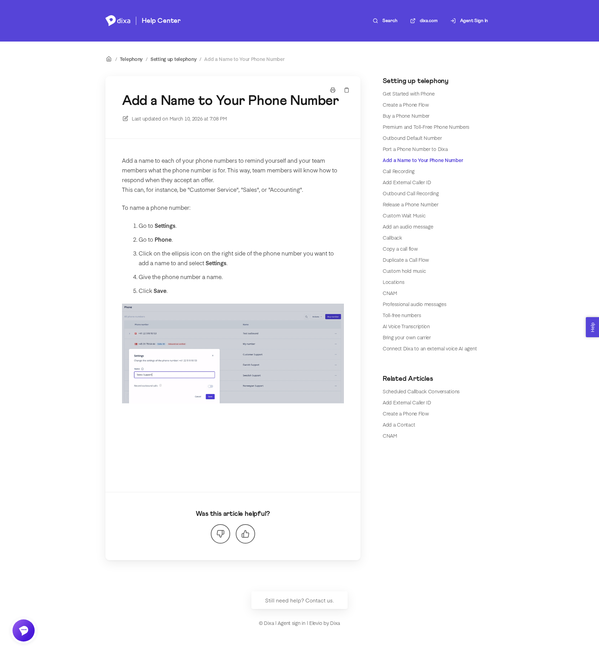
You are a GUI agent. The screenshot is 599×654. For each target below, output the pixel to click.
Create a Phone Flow (406, 104)
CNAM (390, 292)
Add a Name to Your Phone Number (244, 58)
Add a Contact (399, 424)
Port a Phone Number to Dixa (415, 148)
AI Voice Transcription (406, 326)
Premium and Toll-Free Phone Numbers (426, 126)
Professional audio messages (414, 304)
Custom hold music (404, 270)
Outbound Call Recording (411, 193)
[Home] (118, 20)
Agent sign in (291, 622)
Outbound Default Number (412, 137)
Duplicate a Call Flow (406, 259)
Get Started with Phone (409, 93)
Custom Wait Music (404, 215)
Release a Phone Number (411, 204)
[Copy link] (346, 90)
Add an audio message (408, 226)
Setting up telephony (173, 58)
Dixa (335, 622)
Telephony (131, 58)
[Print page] (332, 90)
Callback (392, 237)
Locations (393, 281)
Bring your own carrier (407, 337)
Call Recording (399, 171)
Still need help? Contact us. (299, 600)
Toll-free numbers (402, 315)
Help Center (161, 20)
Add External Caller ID (407, 182)
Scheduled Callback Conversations (421, 391)
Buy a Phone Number (406, 115)
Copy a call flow (400, 248)
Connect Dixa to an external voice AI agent (430, 348)
